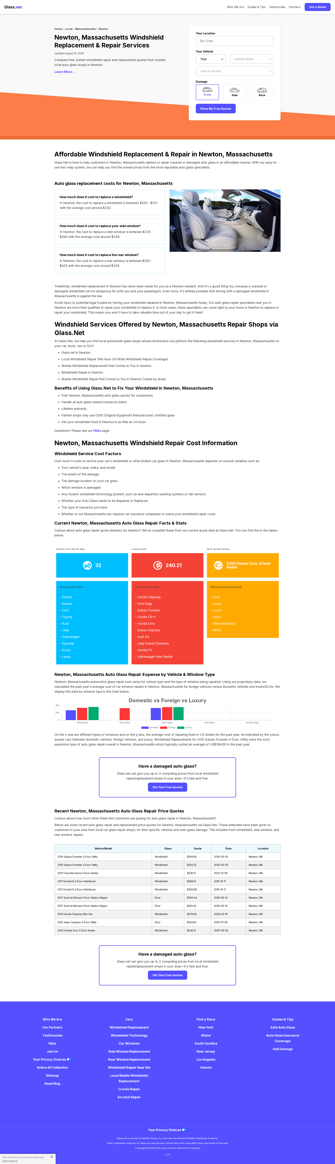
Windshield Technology (129, 1035)
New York (206, 1027)
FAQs (97, 430)
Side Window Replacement (129, 1051)
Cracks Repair (129, 1089)
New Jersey (206, 1051)
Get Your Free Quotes (167, 787)
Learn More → (65, 72)
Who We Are (235, 7)
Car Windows (129, 1043)
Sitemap (52, 1075)
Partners (294, 7)
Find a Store (206, 1019)
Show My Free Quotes (215, 108)
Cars (129, 1019)
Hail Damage (283, 1049)
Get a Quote (317, 7)
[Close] (50, 1156)
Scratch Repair (129, 1097)
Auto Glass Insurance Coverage (282, 1038)
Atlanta (206, 1067)
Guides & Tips (257, 7)
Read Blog (52, 1083)
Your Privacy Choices (50, 1059)
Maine (206, 1035)
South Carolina (206, 1043)
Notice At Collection (52, 1067)
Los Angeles (205, 1059)
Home (58, 29)
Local (68, 29)
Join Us (52, 1051)
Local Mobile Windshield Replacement (129, 1078)
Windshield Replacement (129, 1027)
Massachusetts (85, 29)
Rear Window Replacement (129, 1059)
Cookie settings (10, 1160)
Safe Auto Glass (282, 1027)
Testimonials (277, 7)
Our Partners (52, 1027)
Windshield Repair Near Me (129, 1067)
